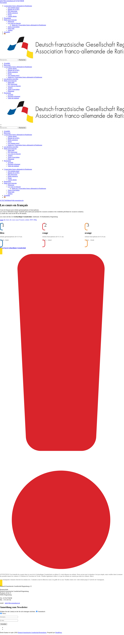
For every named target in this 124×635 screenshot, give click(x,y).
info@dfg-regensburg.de (7, 1)
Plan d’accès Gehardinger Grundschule (13, 248)
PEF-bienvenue (12, 11)
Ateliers (10, 30)
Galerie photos (12, 16)
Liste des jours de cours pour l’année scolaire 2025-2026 (18, 220)
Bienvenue (7, 65)
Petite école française (10, 20)
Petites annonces (13, 13)
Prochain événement (14, 96)
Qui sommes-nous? (13, 7)
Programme (7, 18)
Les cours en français (14, 23)
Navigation (3, 2)
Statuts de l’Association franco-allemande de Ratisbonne (29, 25)
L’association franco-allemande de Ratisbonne (18, 6)
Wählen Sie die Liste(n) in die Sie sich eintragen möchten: (17, 611)
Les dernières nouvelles (11, 79)
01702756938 (19, 1)
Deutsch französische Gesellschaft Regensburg (32, 632)
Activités (10, 94)
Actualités (7, 32)
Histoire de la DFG (13, 9)
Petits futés (11, 28)
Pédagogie (11, 21)
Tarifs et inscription (13, 27)
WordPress (58, 632)
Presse (10, 14)
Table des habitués (13, 98)
